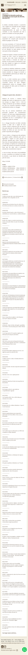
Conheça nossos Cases (10, 185)
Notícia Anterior (8, 177)
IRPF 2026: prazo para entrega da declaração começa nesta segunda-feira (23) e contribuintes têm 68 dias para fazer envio (13, 342)
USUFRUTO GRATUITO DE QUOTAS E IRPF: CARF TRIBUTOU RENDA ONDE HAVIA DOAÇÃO (12, 252)
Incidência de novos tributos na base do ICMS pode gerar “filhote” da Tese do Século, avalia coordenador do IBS (13, 602)
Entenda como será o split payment (10, 373)
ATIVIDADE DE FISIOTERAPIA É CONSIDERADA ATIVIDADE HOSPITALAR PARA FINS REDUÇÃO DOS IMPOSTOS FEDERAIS (14, 286)
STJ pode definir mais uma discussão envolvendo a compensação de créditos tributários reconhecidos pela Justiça (14, 494)
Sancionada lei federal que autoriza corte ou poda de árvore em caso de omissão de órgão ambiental (13, 545)
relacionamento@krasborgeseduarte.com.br (13, 643)
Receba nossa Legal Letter (8, 650)
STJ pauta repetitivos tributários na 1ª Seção (12, 462)
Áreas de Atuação (9, 184)
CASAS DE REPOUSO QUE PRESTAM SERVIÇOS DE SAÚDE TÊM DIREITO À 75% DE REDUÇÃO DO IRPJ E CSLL (13, 308)
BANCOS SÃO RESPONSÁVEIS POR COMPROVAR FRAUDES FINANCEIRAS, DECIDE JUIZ (13, 243)
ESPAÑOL (24, 2)
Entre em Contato (6, 648)
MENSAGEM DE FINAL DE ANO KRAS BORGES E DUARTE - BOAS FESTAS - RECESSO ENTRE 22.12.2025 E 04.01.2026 (14, 554)
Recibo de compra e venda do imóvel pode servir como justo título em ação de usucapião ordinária (13, 221)
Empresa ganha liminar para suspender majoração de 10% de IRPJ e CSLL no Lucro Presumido (12, 414)
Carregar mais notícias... (9, 633)
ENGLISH (18, 2)
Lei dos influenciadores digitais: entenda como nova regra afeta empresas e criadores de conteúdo (13, 503)
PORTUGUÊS (10, 2)
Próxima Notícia (17, 177)
